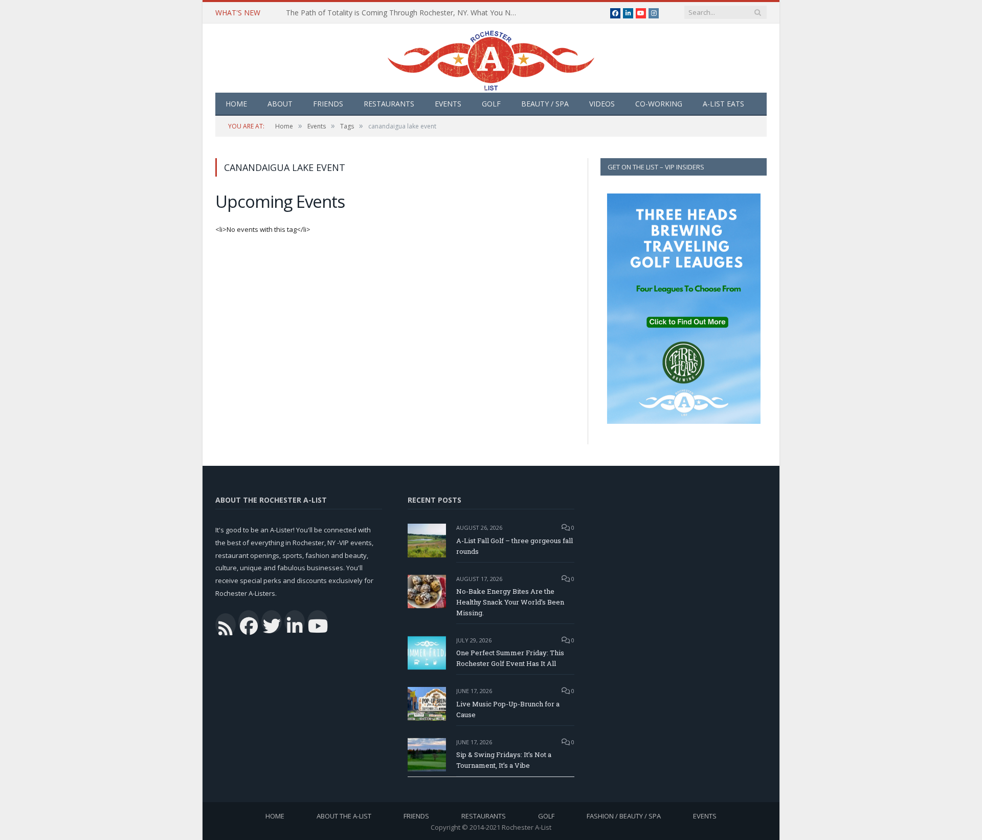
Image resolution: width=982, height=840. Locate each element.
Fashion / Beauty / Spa (624, 816)
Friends (328, 104)
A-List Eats (723, 104)
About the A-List (344, 816)
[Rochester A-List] (491, 58)
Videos (602, 104)
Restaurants (389, 104)
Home (236, 104)
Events (448, 104)
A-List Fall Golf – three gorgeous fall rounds (514, 546)
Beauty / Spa (545, 104)
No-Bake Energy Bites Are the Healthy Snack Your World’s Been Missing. (510, 602)
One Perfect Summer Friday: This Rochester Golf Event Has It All (510, 658)
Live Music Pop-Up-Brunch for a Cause (508, 709)
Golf (491, 104)
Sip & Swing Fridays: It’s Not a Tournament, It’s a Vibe (503, 760)
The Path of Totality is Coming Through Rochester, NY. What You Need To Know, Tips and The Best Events (403, 12)
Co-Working (658, 104)
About (280, 104)
